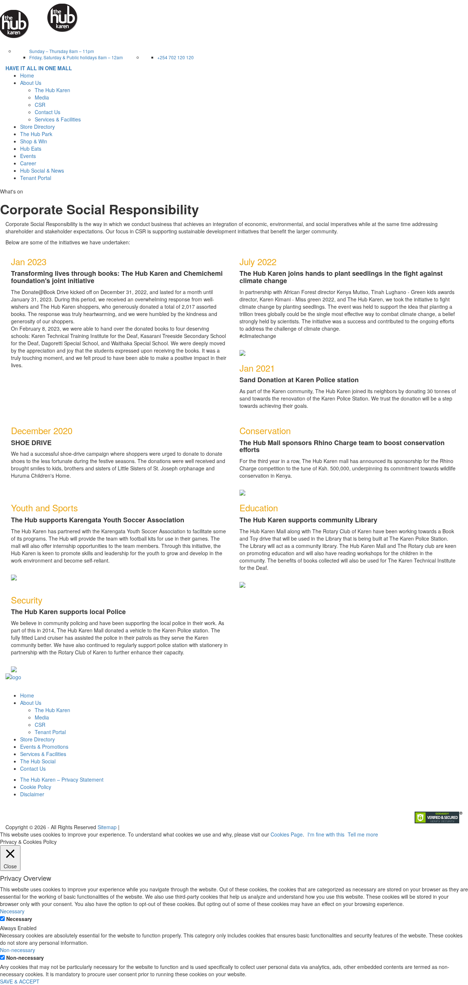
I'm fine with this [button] (325, 834)
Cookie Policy (35, 786)
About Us (30, 702)
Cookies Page (287, 834)
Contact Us (47, 112)
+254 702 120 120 (175, 57)
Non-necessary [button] (17, 950)
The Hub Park (36, 134)
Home (27, 75)
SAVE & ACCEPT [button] (19, 981)
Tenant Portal (35, 177)
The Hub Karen (52, 90)
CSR (40, 104)
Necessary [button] (12, 911)
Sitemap (107, 827)
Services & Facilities (58, 119)
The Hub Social (38, 761)
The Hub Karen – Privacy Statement (61, 779)
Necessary (19, 918)
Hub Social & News (42, 170)
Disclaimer (32, 794)
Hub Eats (30, 148)
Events (28, 155)
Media (42, 97)
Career (28, 163)
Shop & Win (33, 141)
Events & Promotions (44, 746)
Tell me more (363, 834)
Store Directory (37, 126)
